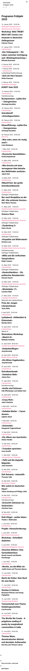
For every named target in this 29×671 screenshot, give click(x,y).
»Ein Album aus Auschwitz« (14, 437)
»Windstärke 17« (9, 289)
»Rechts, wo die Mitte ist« (13, 566)
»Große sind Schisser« (12, 388)
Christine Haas (7, 508)
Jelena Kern (6, 377)
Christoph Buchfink (9, 104)
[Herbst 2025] (6, 7)
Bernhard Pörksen (8, 593)
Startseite (6, 3)
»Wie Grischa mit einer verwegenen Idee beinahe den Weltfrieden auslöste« (14, 168)
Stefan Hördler (7, 440)
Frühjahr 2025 (8, 5)
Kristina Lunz (6, 242)
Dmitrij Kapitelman (8, 157)
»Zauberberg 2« (9, 225)
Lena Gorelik (6, 451)
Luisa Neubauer (7, 145)
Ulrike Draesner (7, 78)
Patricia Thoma (7, 43)
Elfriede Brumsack (8, 60)
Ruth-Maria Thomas (9, 203)
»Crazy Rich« (7, 400)
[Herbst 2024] (4, 7)
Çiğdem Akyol (7, 417)
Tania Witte (6, 308)
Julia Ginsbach (7, 466)
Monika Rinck (7, 323)
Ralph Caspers (7, 261)
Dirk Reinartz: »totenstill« (13, 474)
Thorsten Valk (7, 477)
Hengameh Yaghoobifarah (11, 428)
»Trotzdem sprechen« (12, 448)
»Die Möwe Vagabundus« (13, 360)
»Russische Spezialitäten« (14, 154)
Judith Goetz (6, 569)
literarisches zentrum (10, 663)
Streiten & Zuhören (10, 590)
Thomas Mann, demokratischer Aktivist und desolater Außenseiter (14, 639)
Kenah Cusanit (7, 555)
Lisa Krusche (6, 609)
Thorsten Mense (21, 569)
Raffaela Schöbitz (8, 340)
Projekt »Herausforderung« (14, 528)
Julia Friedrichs (7, 402)
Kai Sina (5, 645)
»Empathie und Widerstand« (14, 239)
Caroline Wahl (7, 292)
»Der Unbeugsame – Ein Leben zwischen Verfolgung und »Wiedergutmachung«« (14, 55)
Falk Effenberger (8, 391)
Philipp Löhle (22, 492)
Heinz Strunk (6, 228)
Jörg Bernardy (7, 351)
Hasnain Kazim (7, 278)
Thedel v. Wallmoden (9, 520)
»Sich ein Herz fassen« (12, 76)
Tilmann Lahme (17, 645)
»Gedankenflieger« (10, 348)
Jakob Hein (6, 174)
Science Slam (8, 214)
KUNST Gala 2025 (10, 87)
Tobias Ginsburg (8, 492)
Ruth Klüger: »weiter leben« (14, 517)
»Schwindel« (7, 425)
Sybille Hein (21, 391)
